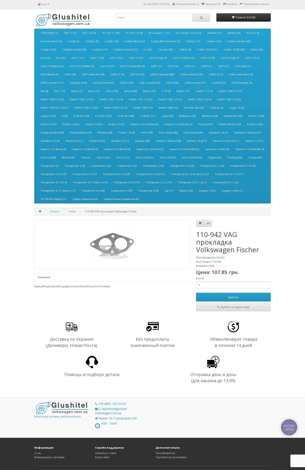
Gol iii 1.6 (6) (207, 58)
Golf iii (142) (137, 74)
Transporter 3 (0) (75, 166)
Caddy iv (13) (99, 49)
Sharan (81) (68, 157)
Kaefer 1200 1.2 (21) (230, 91)
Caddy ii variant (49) (238, 41)
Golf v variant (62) (149, 82)
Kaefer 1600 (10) (142, 107)
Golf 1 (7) (156, 66)
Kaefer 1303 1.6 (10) (229, 99)
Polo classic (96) (168, 132)
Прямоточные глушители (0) (121, 199)
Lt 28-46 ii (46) (126, 116)
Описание (44, 277)
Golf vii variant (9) (242, 82)
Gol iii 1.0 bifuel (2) (183, 58)
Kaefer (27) (183, 91)
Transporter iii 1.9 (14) (54, 182)
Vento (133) (186, 190)
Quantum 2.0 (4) (50, 141)
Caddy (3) (73, 41)
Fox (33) (60, 58)
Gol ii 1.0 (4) (136, 58)
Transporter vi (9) (148, 190)
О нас (37, 453)
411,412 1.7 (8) (110, 33)
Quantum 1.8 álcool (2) (247, 132)
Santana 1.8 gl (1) (196, 141)
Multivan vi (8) (210, 116)
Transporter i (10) (153, 166)
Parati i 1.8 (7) (48, 124)
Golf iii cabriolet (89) (162, 74)
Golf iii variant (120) (191, 74)
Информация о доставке (49, 457)
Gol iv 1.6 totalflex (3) (82, 66)
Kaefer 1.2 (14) (204, 91)
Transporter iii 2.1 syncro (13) (58, 190)
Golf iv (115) (216, 74)
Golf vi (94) (172, 82)
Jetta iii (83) (130, 91)
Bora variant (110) (51, 41)
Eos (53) (45, 58)
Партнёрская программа (171, 457)
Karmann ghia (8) (194, 107)
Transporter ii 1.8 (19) (242, 166)
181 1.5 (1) (70, 33)
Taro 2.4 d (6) (167, 157)
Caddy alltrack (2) (134, 41)
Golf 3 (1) (189, 66)
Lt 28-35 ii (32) (103, 116)
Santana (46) (142, 141)
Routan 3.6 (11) (74, 141)
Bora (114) (252, 33)
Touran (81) (255, 157)
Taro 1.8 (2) (103, 157)
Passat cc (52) (255, 124)
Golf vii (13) (218, 82)
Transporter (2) (50, 166)
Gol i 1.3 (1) (77, 58)
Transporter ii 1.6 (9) (182, 166)
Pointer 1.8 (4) (126, 132)
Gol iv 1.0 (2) (252, 58)
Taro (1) (85, 157)
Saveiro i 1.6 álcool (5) (53, 149)
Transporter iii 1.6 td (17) (150, 174)
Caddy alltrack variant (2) (165, 41)
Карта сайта (102, 457)
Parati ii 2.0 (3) (116, 124)
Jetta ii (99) (112, 91)
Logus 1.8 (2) (236, 107)
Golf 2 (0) (173, 66)
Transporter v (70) (121, 190)
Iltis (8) (44, 91)
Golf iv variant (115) (52, 82)
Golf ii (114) (117, 74)
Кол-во (200, 278)
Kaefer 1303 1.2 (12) (170, 99)
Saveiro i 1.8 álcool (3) (85, 149)
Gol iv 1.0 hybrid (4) (52, 66)
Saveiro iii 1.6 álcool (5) (150, 149)
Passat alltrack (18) (230, 124)
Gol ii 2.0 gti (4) (157, 58)
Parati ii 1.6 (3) (71, 124)
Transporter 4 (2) (101, 166)
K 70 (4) (166, 91)
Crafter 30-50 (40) (234, 49)
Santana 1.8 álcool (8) (168, 141)
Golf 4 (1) (206, 66)
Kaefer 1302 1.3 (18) (111, 99)
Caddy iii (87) (48, 49)
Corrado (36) (165, 49)
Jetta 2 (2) (76, 91)
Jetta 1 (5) (59, 91)
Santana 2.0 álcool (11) (226, 141)
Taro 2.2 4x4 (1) (144, 157)
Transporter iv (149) (93, 190)
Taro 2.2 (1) (122, 157)
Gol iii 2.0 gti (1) (230, 58)
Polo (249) (146, 132)
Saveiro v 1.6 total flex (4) (249, 149)
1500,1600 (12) (49, 33)
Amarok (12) (214, 33)
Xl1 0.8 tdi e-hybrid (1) (53, 199)
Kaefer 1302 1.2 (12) (81, 99)
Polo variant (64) (193, 132)
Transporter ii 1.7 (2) (212, 166)
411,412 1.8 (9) (133, 33)
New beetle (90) (233, 116)
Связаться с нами (105, 453)
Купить (233, 297)
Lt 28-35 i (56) (81, 116)
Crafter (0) (185, 49)
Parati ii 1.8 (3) (93, 124)
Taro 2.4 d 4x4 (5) (192, 157)
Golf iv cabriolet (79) (241, 74)
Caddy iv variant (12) (125, 49)
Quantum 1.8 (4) (218, 132)
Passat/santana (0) (80, 132)
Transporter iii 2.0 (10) (126, 182)
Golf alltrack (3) (49, 74)
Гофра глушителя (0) (85, 199)
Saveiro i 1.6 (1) (254, 141)
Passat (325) (206, 124)
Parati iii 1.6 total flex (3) (144, 124)
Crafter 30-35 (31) (207, 49)
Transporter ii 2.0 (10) (53, 174)
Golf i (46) (70, 74)
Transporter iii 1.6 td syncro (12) (190, 174)
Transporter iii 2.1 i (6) (225, 182)
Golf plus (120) (78, 82)
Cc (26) (147, 49)
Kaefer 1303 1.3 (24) (199, 99)
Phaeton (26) (104, 132)
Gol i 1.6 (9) (97, 58)
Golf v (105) (126, 82)
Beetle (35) (234, 33)
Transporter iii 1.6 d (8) (116, 174)
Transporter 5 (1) (127, 166)
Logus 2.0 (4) (48, 116)
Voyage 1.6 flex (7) (232, 190)
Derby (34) (257, 49)
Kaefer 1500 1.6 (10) (115, 107)
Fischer (221, 257)
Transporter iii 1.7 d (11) (229, 174)
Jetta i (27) (94, 91)
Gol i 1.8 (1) (116, 58)
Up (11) (169, 190)
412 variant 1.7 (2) (159, 33)
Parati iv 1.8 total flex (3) (178, 124)
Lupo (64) (167, 116)
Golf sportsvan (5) (103, 82)
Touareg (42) (234, 157)
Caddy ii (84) (213, 41)
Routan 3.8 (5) (97, 141)
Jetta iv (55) (149, 91)
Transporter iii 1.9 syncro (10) (90, 182)
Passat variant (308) (52, 132)
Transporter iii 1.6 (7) (84, 174)
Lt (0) (64, 116)
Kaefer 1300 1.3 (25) (52, 99)
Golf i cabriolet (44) (93, 74)
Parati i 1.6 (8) (256, 116)
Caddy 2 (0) (92, 41)
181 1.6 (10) (89, 33)
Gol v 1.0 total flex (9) (132, 66)
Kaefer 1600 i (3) (168, 107)
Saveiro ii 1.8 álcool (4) (117, 149)
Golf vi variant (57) (195, 82)
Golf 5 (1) (223, 66)
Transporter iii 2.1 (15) (159, 182)
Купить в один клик (234, 307)
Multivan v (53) (187, 116)
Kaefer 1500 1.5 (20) (86, 107)
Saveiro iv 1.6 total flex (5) (184, 149)
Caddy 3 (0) (111, 41)
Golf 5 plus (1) (243, 66)
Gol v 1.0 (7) (107, 66)
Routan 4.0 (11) (120, 141)
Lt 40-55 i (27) (148, 116)
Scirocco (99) (48, 157)
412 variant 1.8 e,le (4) (188, 33)
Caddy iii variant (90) (74, 49)
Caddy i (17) (193, 41)
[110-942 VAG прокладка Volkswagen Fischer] (112, 244)
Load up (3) (216, 107)
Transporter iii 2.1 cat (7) (192, 182)
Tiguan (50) (214, 157)
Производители (165, 453)
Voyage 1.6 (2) (207, 190)
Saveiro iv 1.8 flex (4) (217, 149)
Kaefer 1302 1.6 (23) (140, 99)
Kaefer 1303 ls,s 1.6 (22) (54, 107)
